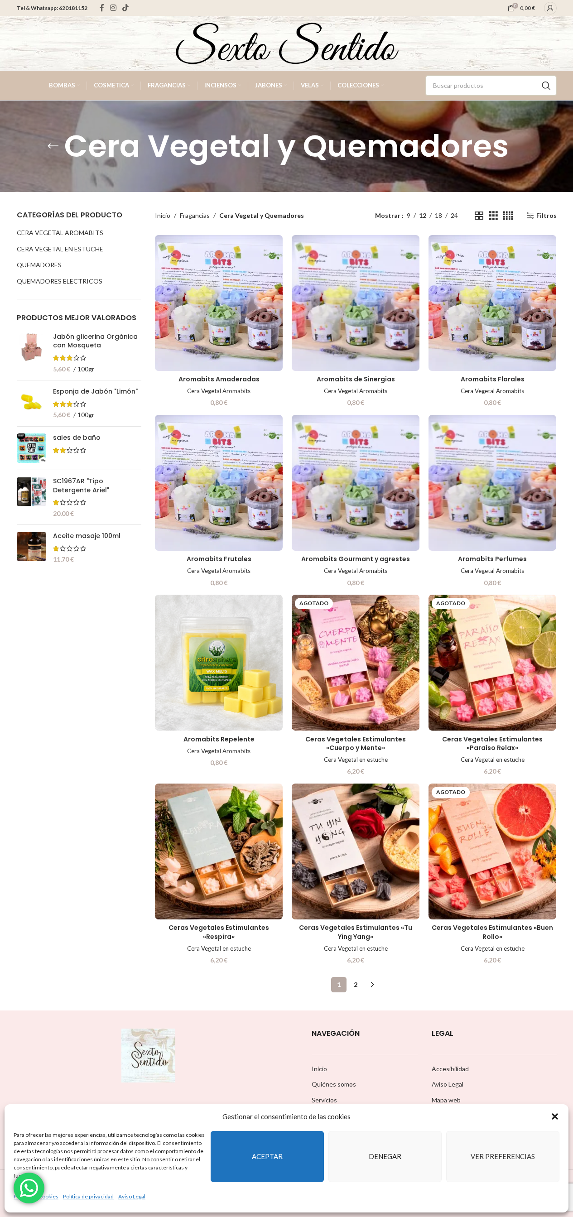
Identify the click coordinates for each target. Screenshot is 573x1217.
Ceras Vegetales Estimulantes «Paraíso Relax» (492, 744)
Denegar (385, 1156)
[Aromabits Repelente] (219, 663)
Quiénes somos (334, 1084)
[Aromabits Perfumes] (492, 483)
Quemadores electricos (59, 281)
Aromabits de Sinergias (356, 379)
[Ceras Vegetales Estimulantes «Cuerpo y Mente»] (355, 663)
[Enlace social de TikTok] (126, 7)
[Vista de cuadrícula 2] (479, 215)
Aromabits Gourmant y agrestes (355, 558)
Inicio (162, 215)
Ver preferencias (503, 1156)
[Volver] (53, 146)
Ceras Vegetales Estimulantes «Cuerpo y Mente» (355, 744)
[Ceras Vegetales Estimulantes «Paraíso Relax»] (492, 663)
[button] (554, 1116)
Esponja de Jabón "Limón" (95, 391)
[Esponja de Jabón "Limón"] (31, 403)
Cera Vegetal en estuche (60, 249)
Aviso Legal (131, 1196)
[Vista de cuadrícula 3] (493, 215)
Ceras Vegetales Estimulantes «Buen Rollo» (492, 932)
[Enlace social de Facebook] (101, 7)
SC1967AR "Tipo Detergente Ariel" (81, 486)
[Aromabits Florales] (492, 303)
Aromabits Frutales (219, 558)
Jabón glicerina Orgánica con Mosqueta (95, 341)
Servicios (324, 1100)
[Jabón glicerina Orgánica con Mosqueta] (31, 352)
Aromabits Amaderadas (219, 379)
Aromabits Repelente (219, 739)
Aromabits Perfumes (492, 558)
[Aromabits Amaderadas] (219, 303)
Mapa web (446, 1100)
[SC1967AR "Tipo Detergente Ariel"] (31, 497)
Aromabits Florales (493, 379)
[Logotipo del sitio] (286, 42)
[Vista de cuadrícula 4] (508, 215)
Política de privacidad (88, 1196)
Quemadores (39, 265)
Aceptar (267, 1156)
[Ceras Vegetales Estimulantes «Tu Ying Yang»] (355, 851)
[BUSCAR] (546, 85)
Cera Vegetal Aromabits (60, 232)
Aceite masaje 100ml (86, 536)
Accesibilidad (450, 1069)
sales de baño (77, 437)
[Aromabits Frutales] (219, 483)
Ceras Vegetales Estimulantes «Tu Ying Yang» (355, 932)
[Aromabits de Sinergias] (355, 303)
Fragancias (195, 215)
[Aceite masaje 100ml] (31, 548)
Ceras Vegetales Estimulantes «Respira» (219, 932)
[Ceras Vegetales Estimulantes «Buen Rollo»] (492, 851)
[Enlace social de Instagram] (113, 7)
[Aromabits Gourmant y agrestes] (355, 483)
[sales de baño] (31, 448)
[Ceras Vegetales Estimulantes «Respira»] (219, 851)
